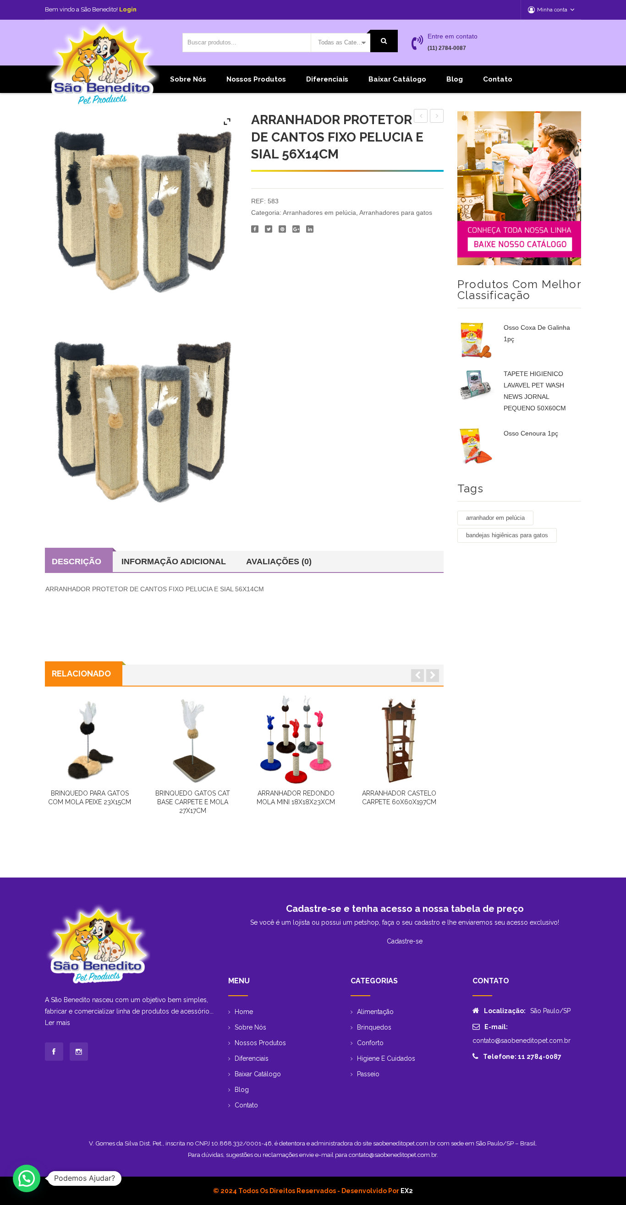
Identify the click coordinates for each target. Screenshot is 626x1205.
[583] (141, 417)
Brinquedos (374, 1027)
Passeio (368, 1074)
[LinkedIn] (309, 229)
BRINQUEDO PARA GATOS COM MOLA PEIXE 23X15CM (89, 798)
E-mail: (496, 1027)
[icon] (54, 1051)
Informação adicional (173, 561)
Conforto (370, 1043)
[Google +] (296, 229)
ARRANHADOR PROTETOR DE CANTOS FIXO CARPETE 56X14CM (421, 117)
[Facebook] (254, 229)
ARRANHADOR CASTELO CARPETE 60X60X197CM (399, 798)
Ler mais (57, 1022)
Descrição (76, 561)
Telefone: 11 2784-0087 (522, 1056)
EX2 (407, 1190)
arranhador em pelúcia (495, 517)
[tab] (79, 561)
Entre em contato (453, 36)
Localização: (505, 1010)
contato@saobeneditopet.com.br (521, 1040)
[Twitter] (268, 229)
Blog (454, 79)
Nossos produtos (256, 79)
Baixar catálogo (397, 79)
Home (244, 1011)
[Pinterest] (282, 229)
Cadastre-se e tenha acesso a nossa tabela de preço (405, 908)
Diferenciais (327, 79)
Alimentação (375, 1011)
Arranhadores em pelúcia (319, 212)
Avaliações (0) (279, 561)
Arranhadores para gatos (395, 212)
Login (128, 9)
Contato (497, 79)
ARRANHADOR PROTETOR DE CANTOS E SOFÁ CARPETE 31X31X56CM (437, 117)
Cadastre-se (405, 941)
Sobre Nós (188, 79)
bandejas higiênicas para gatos (507, 535)
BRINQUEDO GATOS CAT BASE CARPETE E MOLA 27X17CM (192, 802)
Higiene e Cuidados (386, 1058)
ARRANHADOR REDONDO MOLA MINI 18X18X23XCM (296, 798)
